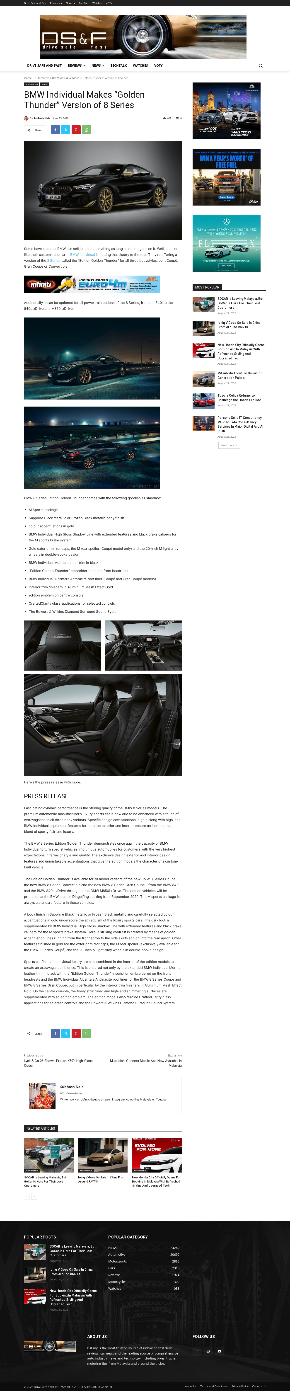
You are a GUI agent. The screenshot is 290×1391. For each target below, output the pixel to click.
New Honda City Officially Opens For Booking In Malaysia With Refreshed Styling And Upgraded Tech (156, 1181)
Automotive (42, 78)
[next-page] (34, 1197)
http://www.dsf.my (71, 1093)
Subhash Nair (42, 118)
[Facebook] (55, 129)
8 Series (53, 260)
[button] (260, 65)
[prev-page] (27, 1197)
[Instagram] (208, 1351)
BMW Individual (82, 254)
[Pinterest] (76, 129)
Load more (227, 445)
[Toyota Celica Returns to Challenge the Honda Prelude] (204, 401)
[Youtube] (219, 1351)
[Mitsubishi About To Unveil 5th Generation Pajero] (204, 379)
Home (28, 78)
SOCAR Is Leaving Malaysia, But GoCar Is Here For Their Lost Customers (45, 1181)
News (45, 84)
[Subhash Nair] (27, 118)
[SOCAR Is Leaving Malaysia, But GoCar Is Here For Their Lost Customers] (49, 1155)
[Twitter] (65, 129)
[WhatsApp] (86, 129)
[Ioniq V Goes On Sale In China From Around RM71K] (103, 1155)
